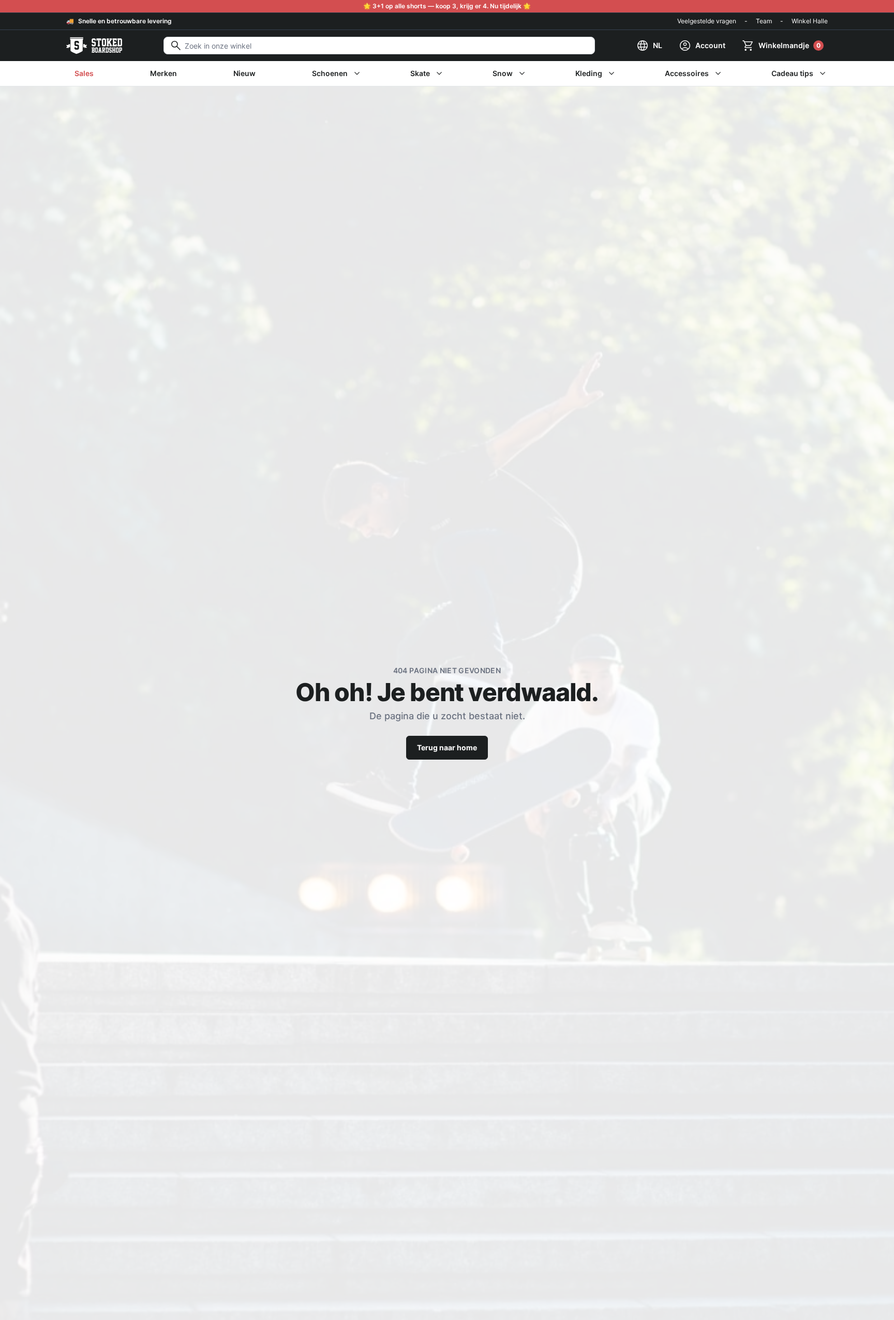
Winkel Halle (810, 21)
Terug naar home (447, 747)
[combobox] (379, 45)
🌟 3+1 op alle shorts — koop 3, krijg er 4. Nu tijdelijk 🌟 (447, 6)
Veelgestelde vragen (706, 21)
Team (764, 21)
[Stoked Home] (94, 45)
